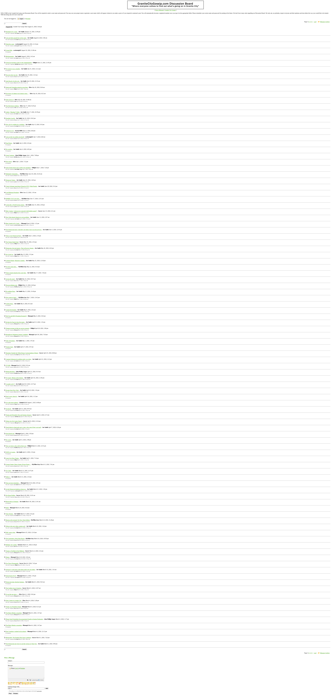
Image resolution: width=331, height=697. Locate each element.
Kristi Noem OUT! (11, 576)
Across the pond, (10, 279)
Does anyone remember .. (13, 483)
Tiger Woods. (9, 514)
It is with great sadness (12, 402)
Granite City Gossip (170, 10)
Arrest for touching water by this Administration (19, 62)
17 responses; (20, 64)
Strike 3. (8, 477)
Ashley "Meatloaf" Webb (12, 112)
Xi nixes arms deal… (11, 266)
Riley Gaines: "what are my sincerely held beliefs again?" (21, 211)
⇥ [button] (30, 33)
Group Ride (9, 50)
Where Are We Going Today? (14, 421)
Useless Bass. (9, 303)
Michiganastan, (10, 56)
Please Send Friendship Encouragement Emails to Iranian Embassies (24, 619)
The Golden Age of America (13, 588)
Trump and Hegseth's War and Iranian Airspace (18, 415)
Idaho (7, 507)
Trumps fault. (9, 347)
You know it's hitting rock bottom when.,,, (17, 93)
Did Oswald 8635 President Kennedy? (16, 316)
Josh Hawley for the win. (12, 81)
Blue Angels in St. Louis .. (13, 223)
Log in (21, 18)
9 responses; (18, 200)
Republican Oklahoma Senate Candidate (17, 334)
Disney (8, 557)
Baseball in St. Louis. (11, 31)
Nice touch (9, 161)
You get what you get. (12, 75)
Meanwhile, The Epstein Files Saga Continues (18, 637)
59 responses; (20, 490)
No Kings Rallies (10, 495)
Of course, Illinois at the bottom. (14, 378)
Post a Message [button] (159, 10)
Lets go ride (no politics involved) (15, 137)
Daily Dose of (10, 99)
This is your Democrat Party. (13, 235)
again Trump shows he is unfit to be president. (18, 167)
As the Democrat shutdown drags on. (16, 489)
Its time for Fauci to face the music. (15, 322)
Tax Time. (8, 470)
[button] (27, 680)
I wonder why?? (10, 384)
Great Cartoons (10, 155)
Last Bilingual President (12, 192)
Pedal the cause (10, 44)
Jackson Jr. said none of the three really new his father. (20, 569)
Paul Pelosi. (9, 143)
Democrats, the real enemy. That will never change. (20, 248)
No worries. (9, 149)
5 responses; (17, 101)
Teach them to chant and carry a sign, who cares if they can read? (23, 427)
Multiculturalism (10, 371)
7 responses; (18, 138)
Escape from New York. (12, 390)
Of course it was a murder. (13, 69)
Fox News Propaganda (12, 563)
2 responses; (18, 76)
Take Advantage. (10, 340)
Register (22, 668)
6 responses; (18, 107)
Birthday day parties (11, 544)
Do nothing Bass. (10, 291)
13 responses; (19, 422)
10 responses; (19, 218)
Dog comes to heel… (11, 297)
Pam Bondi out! (10, 433)
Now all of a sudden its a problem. (15, 124)
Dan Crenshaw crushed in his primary (16, 631)
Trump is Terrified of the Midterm (15, 551)
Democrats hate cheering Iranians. (15, 582)
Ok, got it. (8, 440)
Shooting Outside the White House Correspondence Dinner (22, 353)
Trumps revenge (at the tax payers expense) (17, 328)
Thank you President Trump (13, 606)
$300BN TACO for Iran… (13, 198)
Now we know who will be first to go (16, 446)
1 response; (19, 45)
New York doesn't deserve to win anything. (17, 217)
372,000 (8, 365)
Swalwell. (8, 408)
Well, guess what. (10, 532)
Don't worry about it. (11, 396)
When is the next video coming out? (15, 526)
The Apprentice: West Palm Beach (15, 538)
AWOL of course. (10, 452)
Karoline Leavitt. (10, 118)
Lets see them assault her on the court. (16, 38)
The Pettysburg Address (12, 106)
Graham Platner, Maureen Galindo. (15, 260)
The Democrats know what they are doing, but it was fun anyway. (24, 229)
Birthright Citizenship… (12, 174)
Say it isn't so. (9, 254)
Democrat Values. (10, 180)
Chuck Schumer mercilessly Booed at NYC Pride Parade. (21, 186)
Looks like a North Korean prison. (15, 205)
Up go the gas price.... (12, 594)
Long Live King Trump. (12, 458)
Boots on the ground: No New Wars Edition (18, 520)
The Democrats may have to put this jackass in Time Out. (21, 644)
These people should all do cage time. (16, 273)
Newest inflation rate (11, 285)
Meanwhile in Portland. (12, 501)
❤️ (19, 684)
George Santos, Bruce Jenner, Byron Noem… (18, 464)
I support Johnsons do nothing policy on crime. (18, 359)
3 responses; (19, 126)
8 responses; (19, 39)
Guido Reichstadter (11, 310)
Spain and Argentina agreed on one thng (17, 87)
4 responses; (18, 323)
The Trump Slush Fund (12, 242)
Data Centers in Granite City (13, 600)
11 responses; (19, 33)
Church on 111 (10, 130)
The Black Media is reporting (14, 613)
